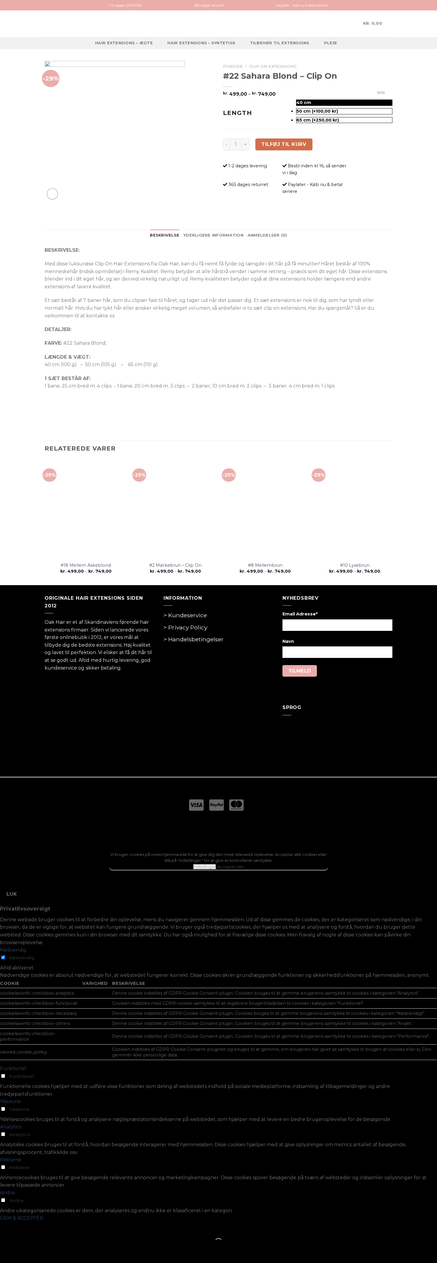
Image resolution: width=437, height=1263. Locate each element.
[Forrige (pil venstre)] (6, 1253)
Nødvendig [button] (13, 950)
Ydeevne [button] (10, 1101)
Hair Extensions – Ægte (124, 43)
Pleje (330, 43)
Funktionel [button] (13, 1068)
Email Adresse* (299, 614)
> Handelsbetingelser (194, 639)
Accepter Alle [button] (230, 866)
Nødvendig (21, 957)
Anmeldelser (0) (267, 235)
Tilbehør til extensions (279, 43)
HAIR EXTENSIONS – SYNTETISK (201, 43)
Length (237, 113)
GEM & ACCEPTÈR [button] (21, 1218)
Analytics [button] (10, 1127)
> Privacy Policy (185, 627)
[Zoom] (52, 194)
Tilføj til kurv (283, 144)
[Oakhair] (218, 24)
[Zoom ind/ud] (23, 1228)
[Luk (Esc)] (6, 1228)
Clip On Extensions (273, 66)
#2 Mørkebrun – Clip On (175, 565)
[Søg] (351, 23)
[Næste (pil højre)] (23, 1253)
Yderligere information (213, 235)
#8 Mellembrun (265, 565)
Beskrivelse (164, 235)
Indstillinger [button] (205, 866)
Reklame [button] (10, 1160)
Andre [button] (7, 1193)
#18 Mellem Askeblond (86, 565)
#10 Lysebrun (355, 565)
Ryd (381, 93)
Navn (288, 641)
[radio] (344, 103)
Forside (233, 66)
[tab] (164, 235)
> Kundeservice (185, 615)
